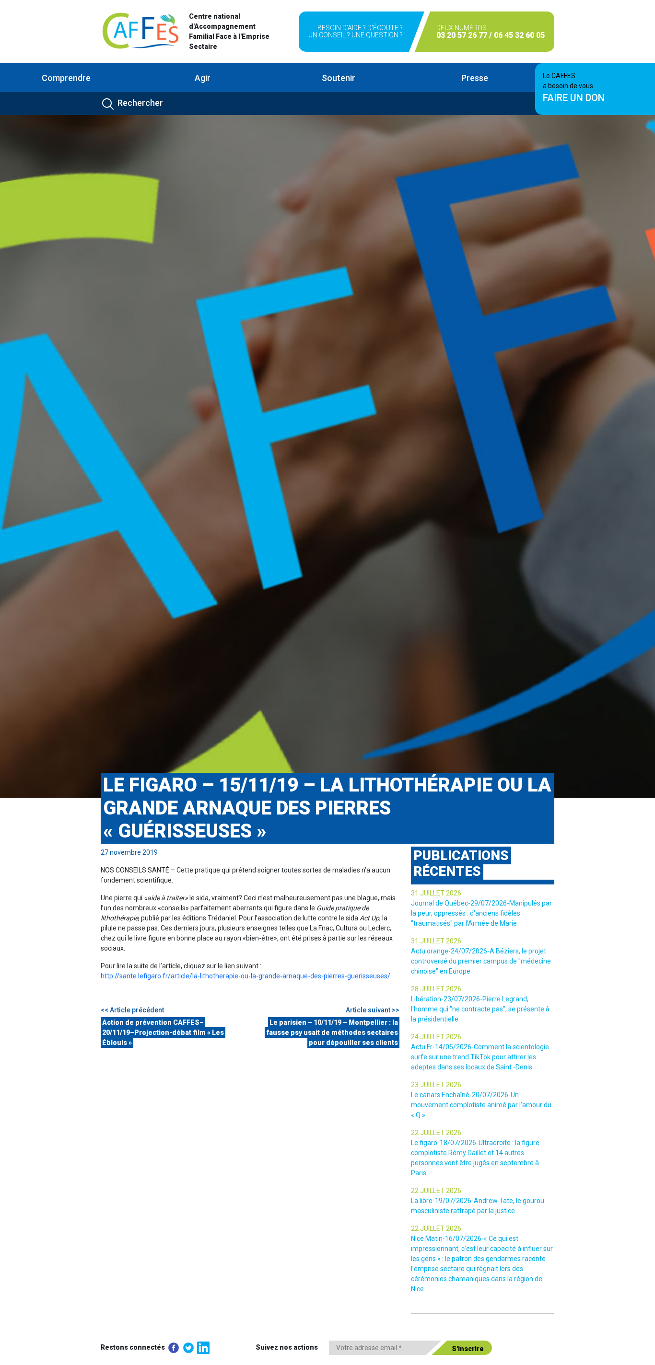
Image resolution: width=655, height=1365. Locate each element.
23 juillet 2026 (436, 1085)
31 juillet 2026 (436, 893)
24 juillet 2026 (436, 1037)
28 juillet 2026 (436, 989)
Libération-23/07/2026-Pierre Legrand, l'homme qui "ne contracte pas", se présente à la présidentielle (480, 1009)
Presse (474, 78)
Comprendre (66, 78)
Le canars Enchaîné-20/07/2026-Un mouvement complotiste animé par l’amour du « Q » (481, 1105)
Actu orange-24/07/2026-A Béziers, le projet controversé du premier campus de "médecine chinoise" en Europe (481, 961)
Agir (203, 78)
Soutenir (338, 78)
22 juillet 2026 (436, 1132)
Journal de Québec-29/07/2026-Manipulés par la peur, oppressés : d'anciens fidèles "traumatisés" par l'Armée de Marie (481, 913)
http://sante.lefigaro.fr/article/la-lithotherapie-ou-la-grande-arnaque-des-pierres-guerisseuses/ (245, 976)
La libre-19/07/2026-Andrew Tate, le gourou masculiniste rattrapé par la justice (477, 1206)
